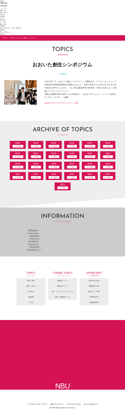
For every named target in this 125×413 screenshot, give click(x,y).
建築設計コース (62, 281)
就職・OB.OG (4, 12)
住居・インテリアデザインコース (62, 291)
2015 (90, 176)
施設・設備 (3, 24)
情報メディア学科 (94, 291)
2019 (54, 165)
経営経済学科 (94, 297)
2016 (54, 176)
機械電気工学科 (94, 286)
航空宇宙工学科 (94, 281)
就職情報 (2, 26)
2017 (18, 176)
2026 (18, 144)
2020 (18, 165)
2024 (90, 144)
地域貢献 (2, 16)
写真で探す (3, 20)
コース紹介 (3, 22)
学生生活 (2, 14)
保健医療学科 (94, 302)
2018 (90, 165)
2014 (63, 186)
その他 (2, 18)
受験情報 (2, 30)
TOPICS (11, 38)
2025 (54, 144)
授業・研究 (3, 10)
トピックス (3, 8)
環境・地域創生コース (62, 297)
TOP (4, 38)
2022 (54, 155)
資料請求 (2, 34)
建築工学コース (62, 286)
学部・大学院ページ (5, 32)
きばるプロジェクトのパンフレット (60, 103)
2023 (18, 155)
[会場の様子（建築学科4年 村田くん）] (20, 103)
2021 (90, 155)
